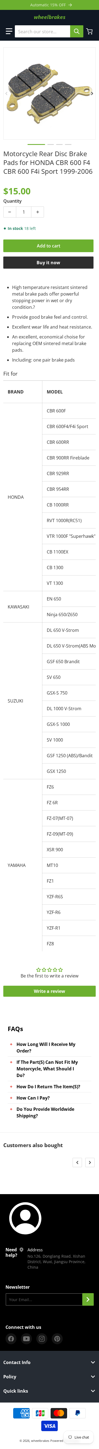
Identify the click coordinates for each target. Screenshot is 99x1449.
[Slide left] (7, 93)
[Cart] (90, 31)
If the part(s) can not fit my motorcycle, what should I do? (47, 1068)
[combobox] (49, 31)
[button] (9, 31)
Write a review (49, 991)
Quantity (12, 201)
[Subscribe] (88, 1299)
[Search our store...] (76, 31)
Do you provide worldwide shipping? (45, 1112)
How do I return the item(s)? (48, 1087)
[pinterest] (57, 1338)
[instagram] (41, 1338)
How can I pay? (33, 1098)
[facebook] (11, 1338)
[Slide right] (92, 93)
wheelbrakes (40, 1441)
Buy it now (48, 263)
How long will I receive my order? (45, 1047)
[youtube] (26, 1338)
